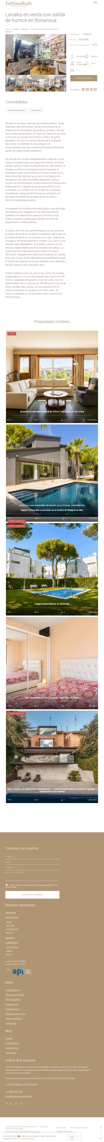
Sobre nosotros (13, 1018)
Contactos (10, 1023)
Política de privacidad (43, 885)
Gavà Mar (10, 925)
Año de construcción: (80, 45)
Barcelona (24, 29)
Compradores (12, 990)
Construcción (12, 1009)
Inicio (8, 29)
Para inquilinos (12, 999)
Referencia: (75, 34)
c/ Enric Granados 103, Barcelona (21, 1084)
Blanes (9, 954)
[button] (64, 36)
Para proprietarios (14, 994)
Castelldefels (12, 929)
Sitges (9, 922)
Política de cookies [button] (28, 1139)
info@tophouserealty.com (18, 1096)
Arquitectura (11, 1004)
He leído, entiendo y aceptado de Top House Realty (31, 886)
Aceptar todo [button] (72, 1137)
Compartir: (75, 89)
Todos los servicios (15, 1013)
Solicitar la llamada (32, 895)
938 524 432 (13, 1091)
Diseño (9, 1038)
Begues (9, 932)
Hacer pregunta (84, 78)
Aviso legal (61, 1128)
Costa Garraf (11, 917)
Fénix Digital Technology (29, 1132)
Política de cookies (65, 1132)
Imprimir (94, 56)
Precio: (73, 39)
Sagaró (9, 951)
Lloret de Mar (12, 947)
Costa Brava (11, 942)
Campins (9, 938)
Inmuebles (15, 29)
